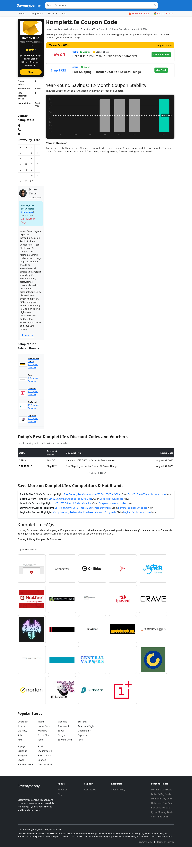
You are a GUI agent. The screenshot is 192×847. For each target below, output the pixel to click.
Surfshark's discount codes (132, 507)
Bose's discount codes (111, 498)
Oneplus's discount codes (112, 503)
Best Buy (82, 721)
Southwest (63, 726)
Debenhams (84, 730)
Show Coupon (161, 54)
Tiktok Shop (44, 735)
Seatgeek (22, 755)
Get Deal (161, 70)
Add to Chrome (165, 13)
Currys (61, 735)
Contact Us (90, 789)
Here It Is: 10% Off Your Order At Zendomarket (104, 56)
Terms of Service (165, 841)
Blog (64, 13)
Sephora (82, 735)
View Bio (28, 335)
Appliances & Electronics (66, 29)
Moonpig (62, 721)
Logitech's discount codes (137, 512)
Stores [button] (51, 13)
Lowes (21, 759)
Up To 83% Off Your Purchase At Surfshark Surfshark (83, 507)
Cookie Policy (118, 789)
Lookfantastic (45, 750)
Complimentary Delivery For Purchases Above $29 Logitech (84, 512)
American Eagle (86, 726)
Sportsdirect (44, 755)
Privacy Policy (145, 841)
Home (22, 13)
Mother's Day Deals (161, 789)
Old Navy (22, 730)
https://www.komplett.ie (31, 43)
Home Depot (44, 726)
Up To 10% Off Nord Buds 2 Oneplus (72, 503)
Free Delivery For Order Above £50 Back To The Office (92, 494)
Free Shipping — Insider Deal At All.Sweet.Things (106, 72)
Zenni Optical (45, 764)
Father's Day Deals (161, 794)
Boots (61, 730)
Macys (41, 721)
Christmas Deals (159, 816)
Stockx (41, 746)
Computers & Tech (89, 29)
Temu (41, 739)
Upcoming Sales (140, 13)
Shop (30, 72)
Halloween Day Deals (162, 803)
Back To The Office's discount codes (147, 494)
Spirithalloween (26, 764)
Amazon (22, 726)
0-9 (31, 181)
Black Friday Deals (160, 807)
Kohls (20, 735)
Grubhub (22, 750)
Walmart (42, 730)
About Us (62, 789)
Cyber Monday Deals (162, 812)
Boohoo (42, 759)
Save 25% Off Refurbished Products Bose (70, 498)
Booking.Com (65, 739)
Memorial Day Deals (161, 798)
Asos (80, 739)
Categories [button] (36, 13)
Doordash (23, 721)
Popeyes (22, 746)
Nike (20, 739)
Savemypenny (29, 5)
